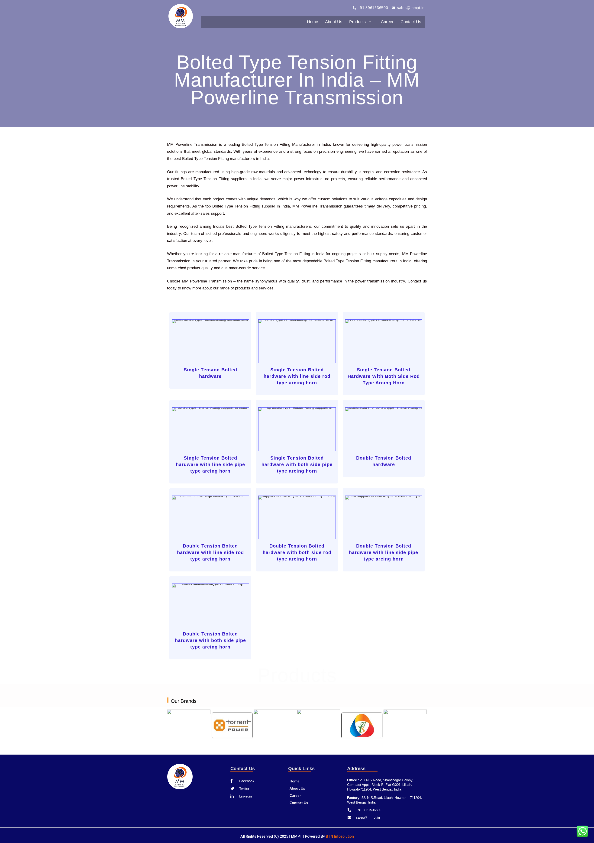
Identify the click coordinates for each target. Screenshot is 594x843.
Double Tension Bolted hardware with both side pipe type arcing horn (210, 640)
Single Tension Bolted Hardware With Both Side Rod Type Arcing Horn (384, 376)
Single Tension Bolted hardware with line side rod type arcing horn (297, 376)
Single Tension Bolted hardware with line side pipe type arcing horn (210, 464)
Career (387, 21)
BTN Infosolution (340, 836)
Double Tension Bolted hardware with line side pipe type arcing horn (383, 552)
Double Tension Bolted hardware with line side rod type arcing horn (210, 552)
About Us (333, 21)
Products (357, 21)
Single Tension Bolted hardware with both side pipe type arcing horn (297, 464)
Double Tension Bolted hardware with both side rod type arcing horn (297, 552)
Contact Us (410, 21)
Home (312, 21)
